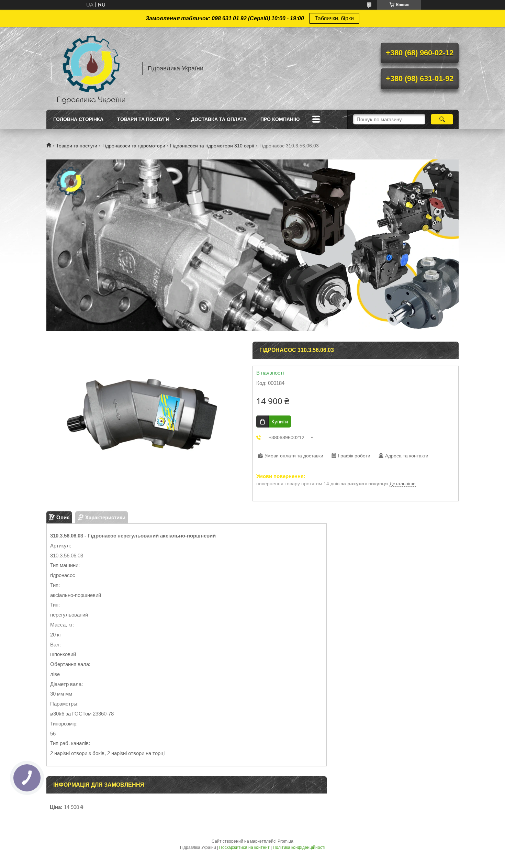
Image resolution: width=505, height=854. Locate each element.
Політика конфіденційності (299, 847)
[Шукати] (442, 119)
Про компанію (280, 119)
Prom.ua (285, 841)
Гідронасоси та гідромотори (133, 145)
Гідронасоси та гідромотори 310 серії (212, 145)
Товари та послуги (143, 119)
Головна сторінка (78, 119)
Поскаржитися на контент (244, 847)
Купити (279, 421)
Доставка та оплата (219, 119)
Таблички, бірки (334, 18)
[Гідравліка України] (91, 68)
